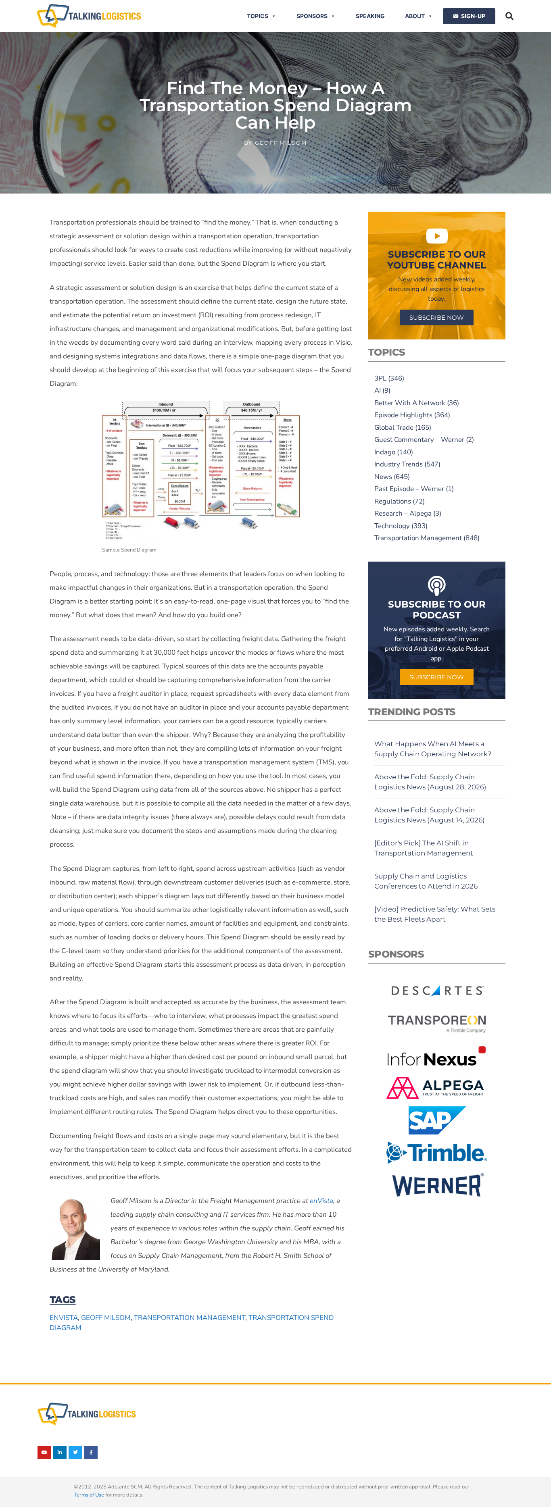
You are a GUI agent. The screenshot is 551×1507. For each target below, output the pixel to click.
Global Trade (393, 427)
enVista (64, 1317)
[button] (509, 16)
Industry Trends (398, 464)
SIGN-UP (473, 15)
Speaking (370, 15)
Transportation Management (418, 538)
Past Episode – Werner (409, 488)
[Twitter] (75, 1452)
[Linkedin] (60, 1452)
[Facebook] (91, 1452)
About (415, 15)
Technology (392, 526)
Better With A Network (409, 403)
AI (377, 390)
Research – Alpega (403, 513)
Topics (257, 15)
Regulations (392, 501)
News (383, 476)
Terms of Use (89, 1495)
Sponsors (312, 15)
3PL (380, 378)
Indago (384, 452)
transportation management (189, 1317)
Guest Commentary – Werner (419, 439)
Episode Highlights (403, 415)
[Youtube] (44, 1452)
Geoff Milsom (106, 1317)
